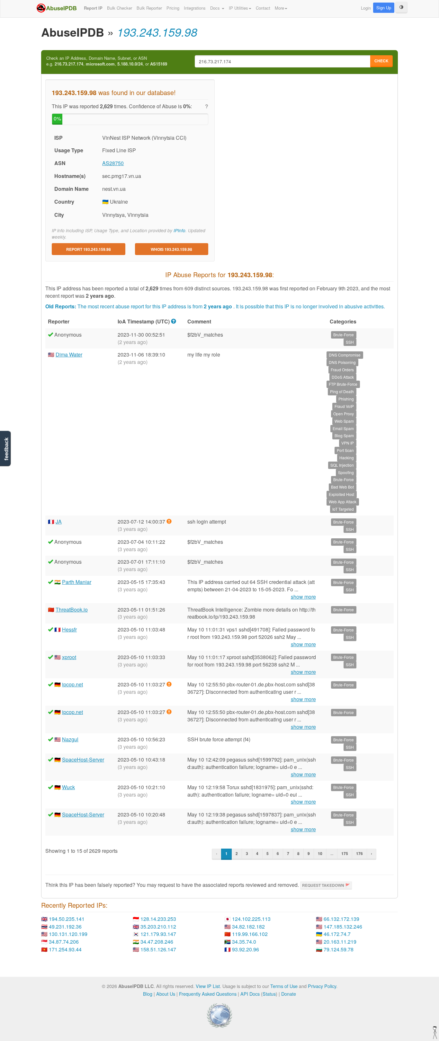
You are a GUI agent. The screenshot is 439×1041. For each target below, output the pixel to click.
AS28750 (113, 163)
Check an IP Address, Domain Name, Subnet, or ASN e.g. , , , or (106, 61)
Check (381, 61)
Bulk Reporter (149, 8)
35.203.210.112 (158, 926)
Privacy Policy (322, 986)
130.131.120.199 (68, 934)
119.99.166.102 (250, 934)
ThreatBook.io (72, 609)
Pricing (172, 8)
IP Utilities (238, 8)
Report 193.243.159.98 (88, 249)
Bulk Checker (119, 8)
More (279, 8)
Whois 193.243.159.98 (171, 249)
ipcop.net (72, 684)
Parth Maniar (76, 582)
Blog (147, 993)
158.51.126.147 (158, 949)
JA (59, 521)
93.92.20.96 (245, 949)
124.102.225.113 (251, 918)
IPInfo (179, 230)
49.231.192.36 (65, 926)
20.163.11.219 (340, 941)
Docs (215, 8)
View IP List (208, 986)
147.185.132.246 (343, 926)
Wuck (68, 787)
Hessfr (69, 629)
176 (359, 853)
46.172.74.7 (337, 934)
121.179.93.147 (158, 934)
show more (303, 596)
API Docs (250, 993)
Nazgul (70, 739)
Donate (288, 993)
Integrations (195, 8)
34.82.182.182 (248, 926)
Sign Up (383, 7)
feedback (6, 449)
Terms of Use (284, 986)
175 (344, 853)
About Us (165, 993)
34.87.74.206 (64, 941)
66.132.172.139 (341, 918)
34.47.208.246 (156, 941)
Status (269, 993)
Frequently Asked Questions (208, 993)
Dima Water (69, 354)
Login (366, 8)
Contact (263, 8)
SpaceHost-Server (83, 759)
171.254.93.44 (65, 949)
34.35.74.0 (244, 941)
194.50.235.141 (67, 918)
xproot (69, 657)
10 (320, 853)
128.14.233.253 (158, 918)
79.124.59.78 (339, 949)
